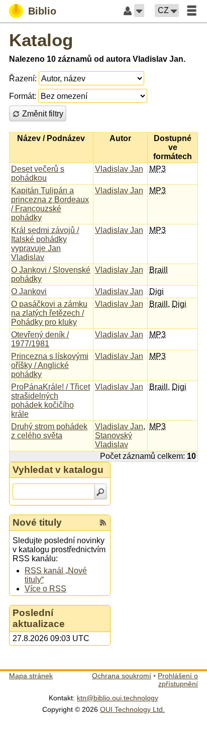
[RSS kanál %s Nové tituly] (103, 522)
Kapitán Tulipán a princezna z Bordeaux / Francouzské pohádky (50, 204)
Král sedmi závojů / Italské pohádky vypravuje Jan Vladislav (45, 244)
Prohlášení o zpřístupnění (178, 680)
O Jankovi (29, 291)
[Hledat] (100, 491)
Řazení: (23, 78)
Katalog (41, 40)
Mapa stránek (31, 676)
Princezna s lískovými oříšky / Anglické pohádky (49, 365)
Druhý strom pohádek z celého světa (49, 431)
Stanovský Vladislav (113, 440)
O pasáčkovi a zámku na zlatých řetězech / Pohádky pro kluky (49, 313)
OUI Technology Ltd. (132, 709)
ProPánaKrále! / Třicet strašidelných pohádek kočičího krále (50, 400)
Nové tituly (37, 522)
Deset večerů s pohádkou (37, 173)
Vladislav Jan (119, 169)
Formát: (22, 96)
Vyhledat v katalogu (58, 469)
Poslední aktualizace (39, 618)
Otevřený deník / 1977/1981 (40, 339)
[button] (139, 10)
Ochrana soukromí (121, 676)
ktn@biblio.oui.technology (117, 698)
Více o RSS (45, 588)
